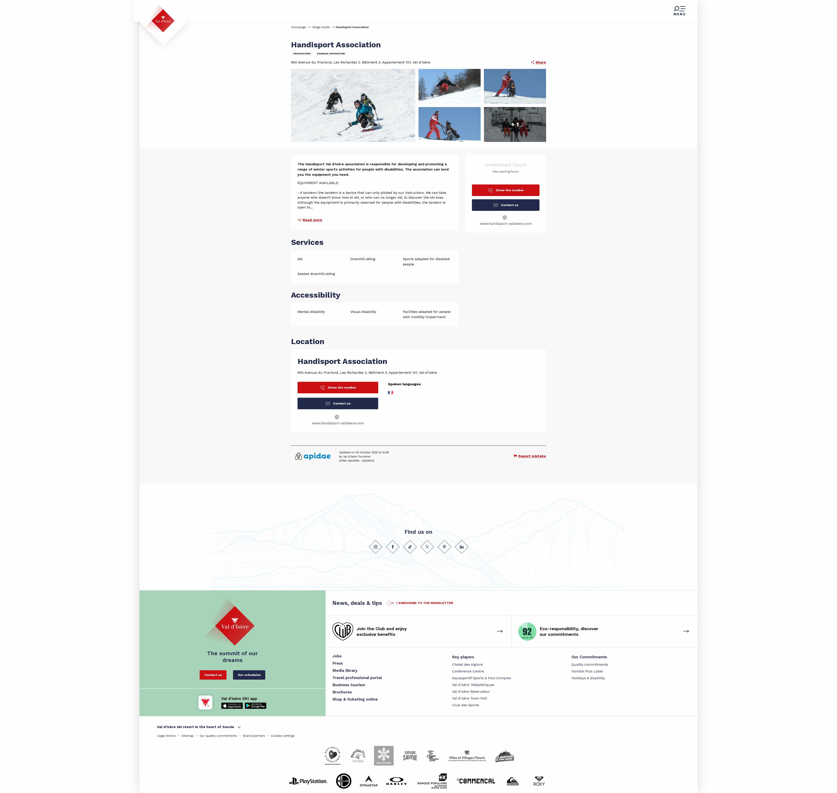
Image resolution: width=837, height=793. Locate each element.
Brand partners (254, 735)
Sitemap (188, 735)
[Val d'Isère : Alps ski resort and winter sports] (160, 18)
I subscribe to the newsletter (424, 603)
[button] (739, 359)
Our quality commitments (218, 735)
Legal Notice (166, 735)
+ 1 (515, 124)
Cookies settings (283, 735)
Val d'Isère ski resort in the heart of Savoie (195, 727)
